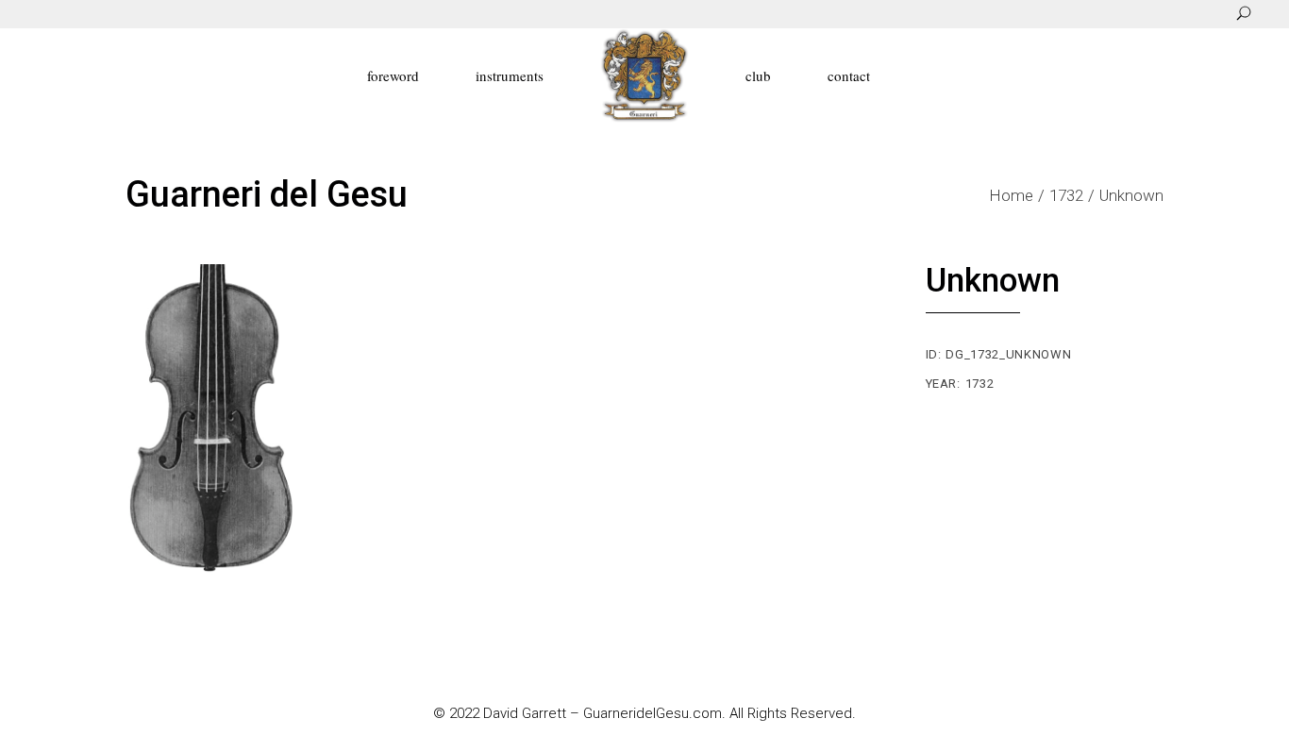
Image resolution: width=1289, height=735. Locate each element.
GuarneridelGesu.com (652, 713)
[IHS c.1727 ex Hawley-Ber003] (218, 419)
